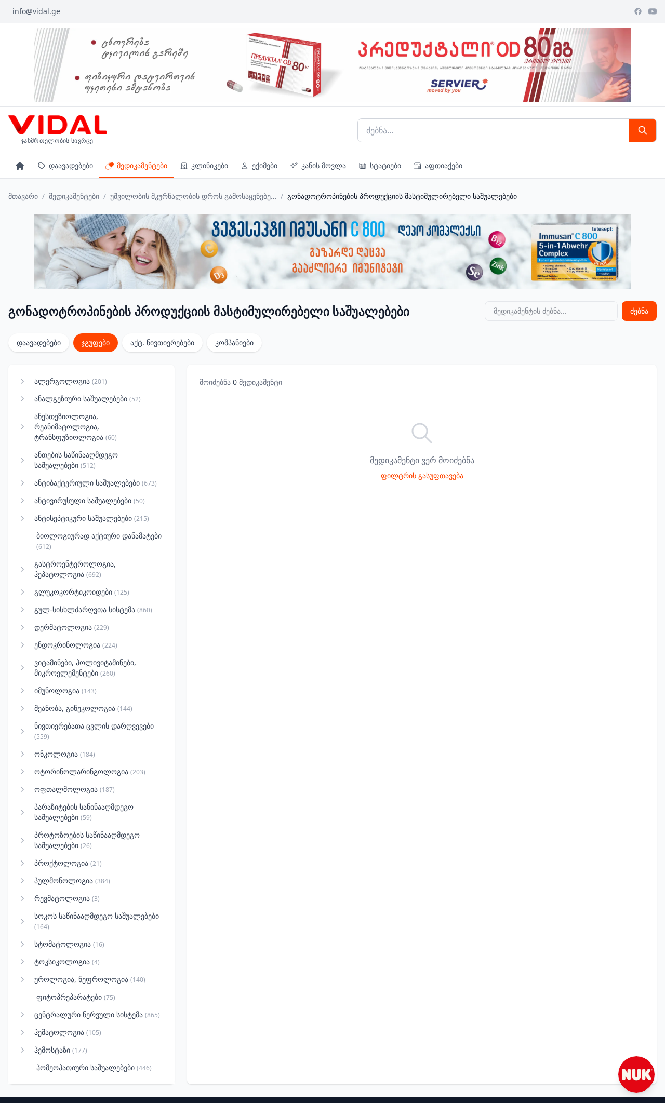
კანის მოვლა (323, 165)
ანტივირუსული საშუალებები (89, 500)
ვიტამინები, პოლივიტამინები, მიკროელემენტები (85, 667)
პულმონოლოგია (72, 880)
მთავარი (23, 196)
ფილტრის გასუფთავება (422, 475)
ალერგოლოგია (70, 381)
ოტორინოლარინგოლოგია (89, 771)
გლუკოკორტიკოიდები (81, 592)
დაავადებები (71, 165)
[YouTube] (652, 11)
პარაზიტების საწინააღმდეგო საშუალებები (84, 812)
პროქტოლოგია (68, 863)
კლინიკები (209, 165)
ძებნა (639, 311)
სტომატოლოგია (69, 944)
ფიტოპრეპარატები (75, 997)
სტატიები (385, 165)
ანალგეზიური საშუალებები (87, 398)
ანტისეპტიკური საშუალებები (91, 518)
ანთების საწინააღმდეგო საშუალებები (76, 460)
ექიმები (264, 165)
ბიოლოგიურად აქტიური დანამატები (99, 541)
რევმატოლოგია (67, 898)
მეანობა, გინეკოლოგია (83, 708)
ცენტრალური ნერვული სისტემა (97, 1014)
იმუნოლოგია (65, 690)
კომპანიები (234, 342)
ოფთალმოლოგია (74, 789)
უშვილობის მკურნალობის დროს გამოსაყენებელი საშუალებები (193, 196)
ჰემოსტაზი (60, 1050)
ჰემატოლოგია (67, 1032)
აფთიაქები (443, 165)
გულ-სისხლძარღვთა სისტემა (93, 609)
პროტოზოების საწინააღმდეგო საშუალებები (87, 840)
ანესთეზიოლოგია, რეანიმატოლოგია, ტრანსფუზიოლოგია (75, 426)
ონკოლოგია (64, 754)
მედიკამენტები (142, 165)
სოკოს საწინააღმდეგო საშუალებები (96, 921)
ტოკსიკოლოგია (67, 961)
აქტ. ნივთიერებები (162, 342)
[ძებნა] (642, 130)
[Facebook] (638, 11)
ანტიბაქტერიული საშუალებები (95, 483)
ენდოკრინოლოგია (75, 645)
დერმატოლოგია (71, 627)
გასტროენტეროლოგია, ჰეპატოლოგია (75, 569)
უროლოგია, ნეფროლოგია (89, 979)
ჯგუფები (96, 342)
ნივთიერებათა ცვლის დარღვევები (94, 731)
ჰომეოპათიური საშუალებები (94, 1067)
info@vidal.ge (36, 11)
